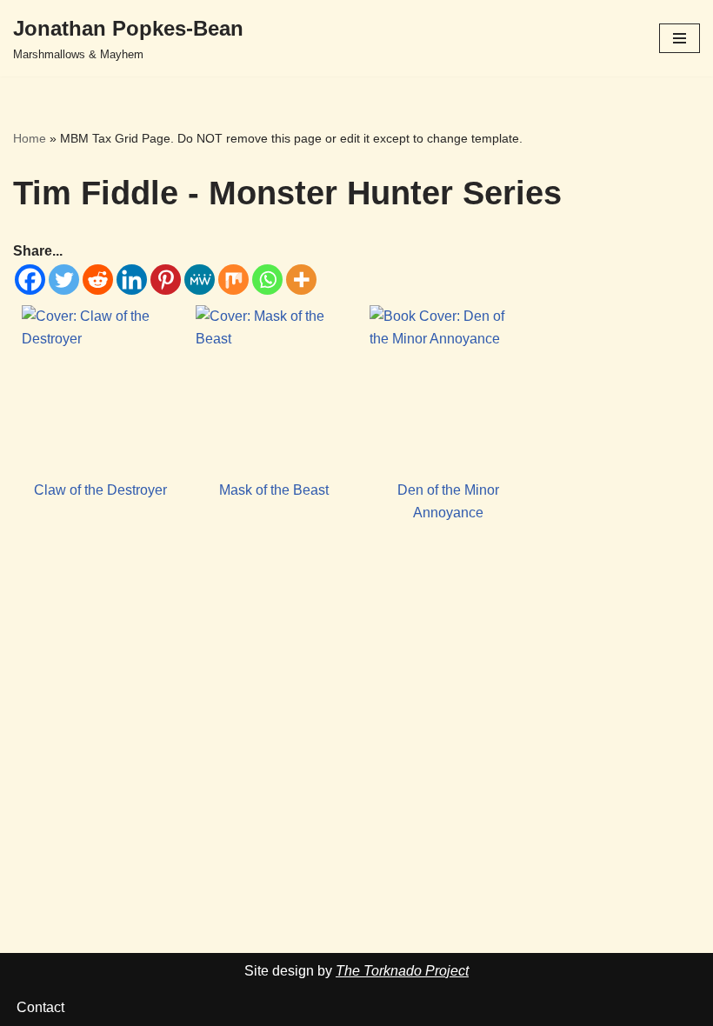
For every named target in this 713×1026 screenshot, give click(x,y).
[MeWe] (199, 279)
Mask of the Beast (274, 490)
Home (29, 138)
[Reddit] (98, 279)
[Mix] (233, 279)
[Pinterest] (165, 279)
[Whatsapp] (267, 279)
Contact (40, 1007)
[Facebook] (30, 279)
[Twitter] (64, 279)
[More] (301, 279)
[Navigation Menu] (679, 38)
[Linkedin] (132, 279)
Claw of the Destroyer (100, 490)
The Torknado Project (402, 970)
